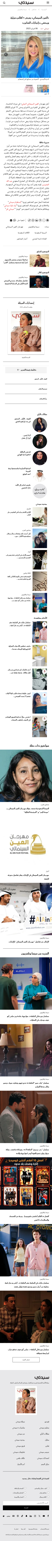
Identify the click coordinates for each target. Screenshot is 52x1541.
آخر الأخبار (21, 1464)
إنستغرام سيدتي (15, 202)
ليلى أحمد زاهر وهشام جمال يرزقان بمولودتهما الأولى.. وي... (19, 535)
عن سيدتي (21, 1434)
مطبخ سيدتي (44, 1428)
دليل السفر (45, 1464)
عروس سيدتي (44, 1452)
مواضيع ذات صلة (39, 745)
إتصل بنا (16, 1529)
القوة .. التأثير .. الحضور (40, 379)
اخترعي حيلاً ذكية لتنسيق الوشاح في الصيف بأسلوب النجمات (17, 719)
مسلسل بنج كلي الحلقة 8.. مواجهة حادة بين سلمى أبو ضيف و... (19, 599)
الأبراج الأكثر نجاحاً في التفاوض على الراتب (19, 513)
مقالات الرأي (42, 414)
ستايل (47, 1440)
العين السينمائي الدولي (30, 104)
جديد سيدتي (41, 504)
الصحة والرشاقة (18, 1488)
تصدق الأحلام (43, 389)
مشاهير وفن (43, 1493)
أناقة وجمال (43, 1497)
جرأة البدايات (43, 399)
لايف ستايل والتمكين (40, 1488)
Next (6, 54)
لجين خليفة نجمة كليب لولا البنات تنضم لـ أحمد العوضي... (18, 695)
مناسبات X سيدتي (18, 1428)
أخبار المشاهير (22, 239)
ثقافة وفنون (27, 573)
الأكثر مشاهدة (40, 618)
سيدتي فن (10, 209)
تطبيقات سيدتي (19, 1452)
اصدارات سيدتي (43, 1458)
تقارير (47, 1446)
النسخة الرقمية (26, 357)
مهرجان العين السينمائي (14, 227)
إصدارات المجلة (26, 303)
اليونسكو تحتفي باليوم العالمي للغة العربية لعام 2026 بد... (19, 578)
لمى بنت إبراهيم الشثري (23, 421)
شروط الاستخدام (45, 1529)
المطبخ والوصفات (18, 1493)
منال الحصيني (26, 488)
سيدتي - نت (45, 28)
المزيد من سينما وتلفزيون (35, 953)
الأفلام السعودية (24, 233)
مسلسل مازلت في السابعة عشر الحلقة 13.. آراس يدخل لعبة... (19, 624)
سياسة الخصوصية (33, 1529)
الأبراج (29, 509)
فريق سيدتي (20, 1446)
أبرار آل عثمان (26, 438)
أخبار (47, 871)
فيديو (47, 1422)
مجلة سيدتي (20, 1422)
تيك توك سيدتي (10, 205)
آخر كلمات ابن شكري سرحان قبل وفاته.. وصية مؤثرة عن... (19, 671)
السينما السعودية (41, 233)
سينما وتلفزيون (33, 227)
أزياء (29, 551)
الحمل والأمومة (18, 1497)
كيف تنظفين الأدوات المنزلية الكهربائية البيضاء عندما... (19, 648)
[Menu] (48, 2)
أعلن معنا (23, 1529)
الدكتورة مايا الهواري (24, 454)
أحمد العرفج (27, 474)
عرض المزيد (26, 1359)
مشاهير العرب (26, 530)
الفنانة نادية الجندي (39, 239)
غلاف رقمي (20, 1458)
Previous (46, 54)
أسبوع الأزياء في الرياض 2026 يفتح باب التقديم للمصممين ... (18, 556)
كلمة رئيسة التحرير (28, 370)
